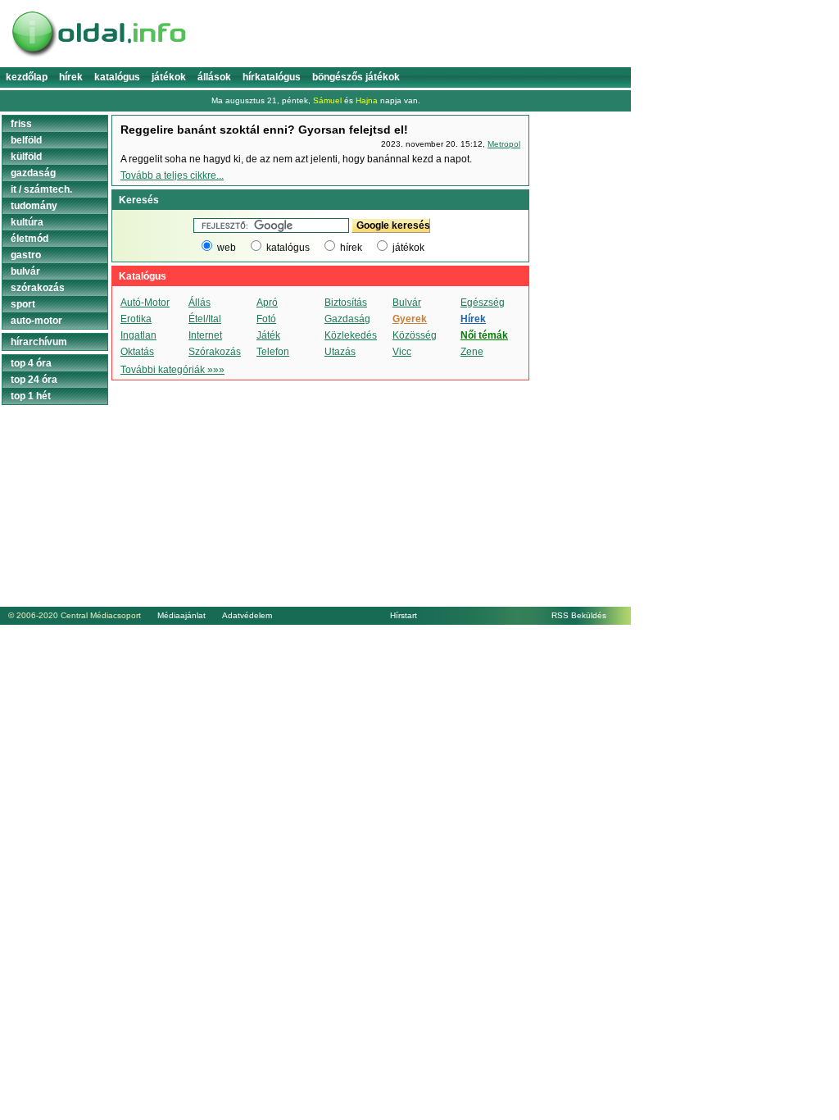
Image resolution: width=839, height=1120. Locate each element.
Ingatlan (138, 335)
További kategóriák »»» (172, 370)
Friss (21, 124)
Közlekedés (350, 335)
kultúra (27, 222)
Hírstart (403, 615)
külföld (26, 156)
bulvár (25, 271)
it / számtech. (41, 189)
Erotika (136, 319)
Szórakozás (214, 351)
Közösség (414, 335)
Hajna (367, 100)
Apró (267, 302)
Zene (471, 351)
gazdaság (33, 173)
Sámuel (327, 100)
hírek (351, 247)
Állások (214, 77)
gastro (26, 255)
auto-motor (36, 320)
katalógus (288, 247)
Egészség (482, 302)
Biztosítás (345, 302)
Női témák (484, 335)
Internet (205, 335)
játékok (408, 247)
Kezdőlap (27, 77)
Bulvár (406, 302)
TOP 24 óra (34, 379)
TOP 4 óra (31, 363)
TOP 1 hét (31, 396)
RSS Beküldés (578, 615)
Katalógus (117, 77)
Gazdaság (347, 319)
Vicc (401, 351)
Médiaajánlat (181, 615)
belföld (26, 140)
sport (23, 304)
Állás (199, 302)
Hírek (71, 77)
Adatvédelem (247, 615)
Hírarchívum (39, 342)
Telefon (272, 351)
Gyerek (409, 319)
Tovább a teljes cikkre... (172, 175)
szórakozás (38, 288)
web (226, 247)
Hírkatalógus (272, 77)
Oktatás (137, 351)
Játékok (169, 77)
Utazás (340, 351)
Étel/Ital (204, 319)
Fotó (266, 319)
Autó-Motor (145, 302)
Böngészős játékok (356, 77)
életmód (29, 238)
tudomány (34, 206)
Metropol (504, 143)
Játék (268, 335)
